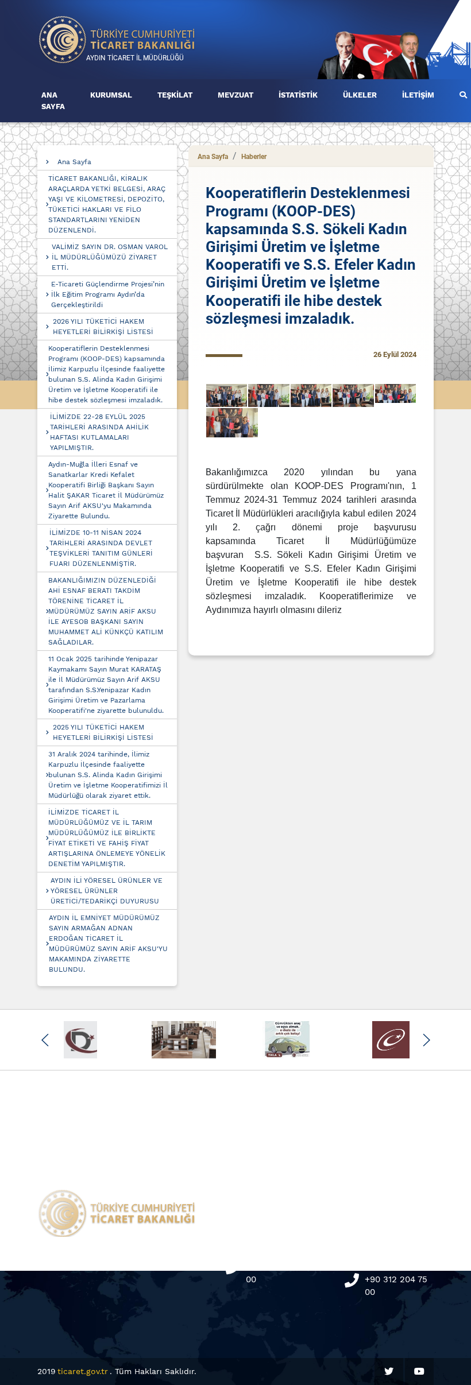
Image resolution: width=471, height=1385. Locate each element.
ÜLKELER (360, 95)
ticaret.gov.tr (82, 1371)
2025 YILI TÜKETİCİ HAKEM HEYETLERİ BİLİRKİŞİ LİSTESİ (103, 732)
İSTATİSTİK (298, 95)
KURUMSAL (111, 95)
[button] (45, 1040)
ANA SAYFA (53, 101)
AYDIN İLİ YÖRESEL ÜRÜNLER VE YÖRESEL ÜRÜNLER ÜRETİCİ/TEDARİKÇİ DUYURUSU (107, 890)
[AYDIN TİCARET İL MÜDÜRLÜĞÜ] (117, 38)
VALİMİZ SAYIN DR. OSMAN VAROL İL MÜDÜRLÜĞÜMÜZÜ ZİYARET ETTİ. (110, 257)
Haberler (254, 157)
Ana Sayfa (74, 162)
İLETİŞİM (418, 95)
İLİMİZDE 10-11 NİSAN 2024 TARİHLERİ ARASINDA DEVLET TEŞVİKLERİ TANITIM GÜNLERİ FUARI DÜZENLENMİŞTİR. (101, 548)
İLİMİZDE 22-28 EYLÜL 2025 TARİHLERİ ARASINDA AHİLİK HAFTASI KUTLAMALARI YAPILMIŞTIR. (99, 432)
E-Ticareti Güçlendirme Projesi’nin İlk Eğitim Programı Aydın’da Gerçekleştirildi (107, 294)
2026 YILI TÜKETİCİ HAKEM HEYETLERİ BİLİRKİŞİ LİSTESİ (103, 326)
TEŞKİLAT (174, 95)
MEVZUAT (235, 95)
